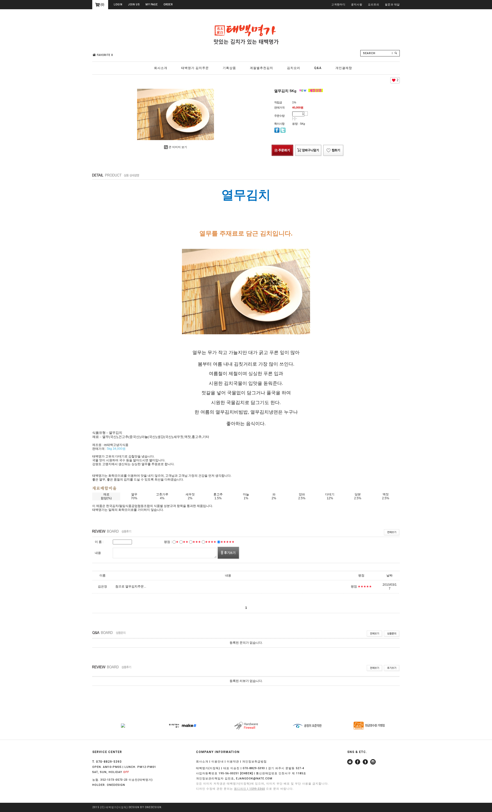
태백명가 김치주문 (195, 68)
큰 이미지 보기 (178, 147)
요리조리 (373, 4)
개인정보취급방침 (254, 761)
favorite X (105, 55)
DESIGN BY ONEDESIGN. (145, 807)
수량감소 (295, 120)
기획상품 (229, 68)
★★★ (196, 542)
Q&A (318, 68)
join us (134, 4)
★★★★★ (227, 542)
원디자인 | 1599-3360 (249, 788)
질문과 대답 (392, 4)
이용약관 (233, 761)
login (118, 4)
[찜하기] (333, 146)
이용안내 (217, 761)
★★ (185, 542)
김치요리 (293, 68)
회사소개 (160, 68)
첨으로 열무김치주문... (130, 586)
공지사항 (356, 4)
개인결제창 (343, 68)
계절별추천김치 (261, 68)
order (168, 4)
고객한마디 (338, 4)
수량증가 (295, 117)
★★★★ (210, 542)
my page (152, 4)
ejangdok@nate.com (254, 778)
